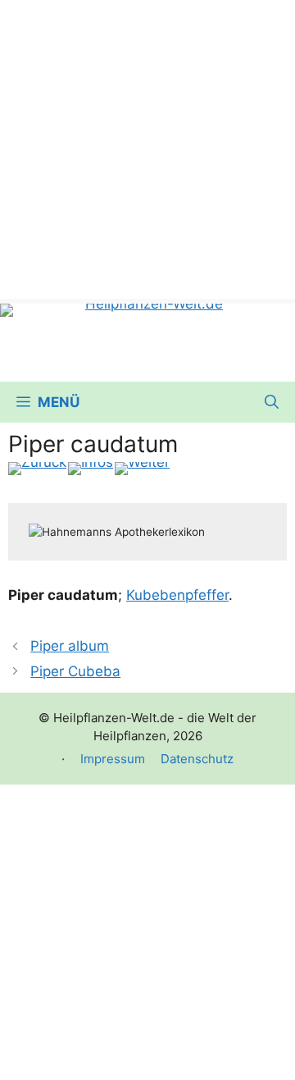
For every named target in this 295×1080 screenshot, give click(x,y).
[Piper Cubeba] (142, 468)
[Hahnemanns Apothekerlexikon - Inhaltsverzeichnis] (90, 468)
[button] (271, 402)
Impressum (112, 759)
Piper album (69, 646)
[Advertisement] (147, 147)
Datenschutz (197, 759)
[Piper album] (37, 468)
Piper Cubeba (75, 671)
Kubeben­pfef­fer (177, 595)
